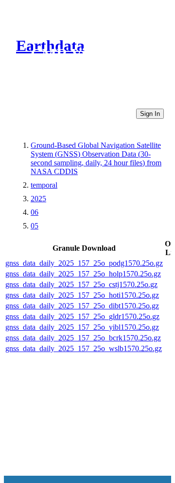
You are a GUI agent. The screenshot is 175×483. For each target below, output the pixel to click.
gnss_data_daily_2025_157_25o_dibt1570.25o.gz (82, 306)
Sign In (150, 113)
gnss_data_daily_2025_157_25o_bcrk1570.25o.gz (83, 338)
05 (34, 226)
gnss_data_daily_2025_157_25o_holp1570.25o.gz (83, 274)
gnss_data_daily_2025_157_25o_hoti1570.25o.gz (82, 295)
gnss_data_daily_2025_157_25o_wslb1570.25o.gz (83, 348)
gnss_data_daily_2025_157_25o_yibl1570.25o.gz (82, 327)
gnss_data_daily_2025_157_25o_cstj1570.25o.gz (81, 284)
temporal (44, 185)
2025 (38, 198)
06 (34, 212)
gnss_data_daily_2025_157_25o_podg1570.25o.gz (84, 263)
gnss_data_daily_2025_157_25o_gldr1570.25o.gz (82, 316)
